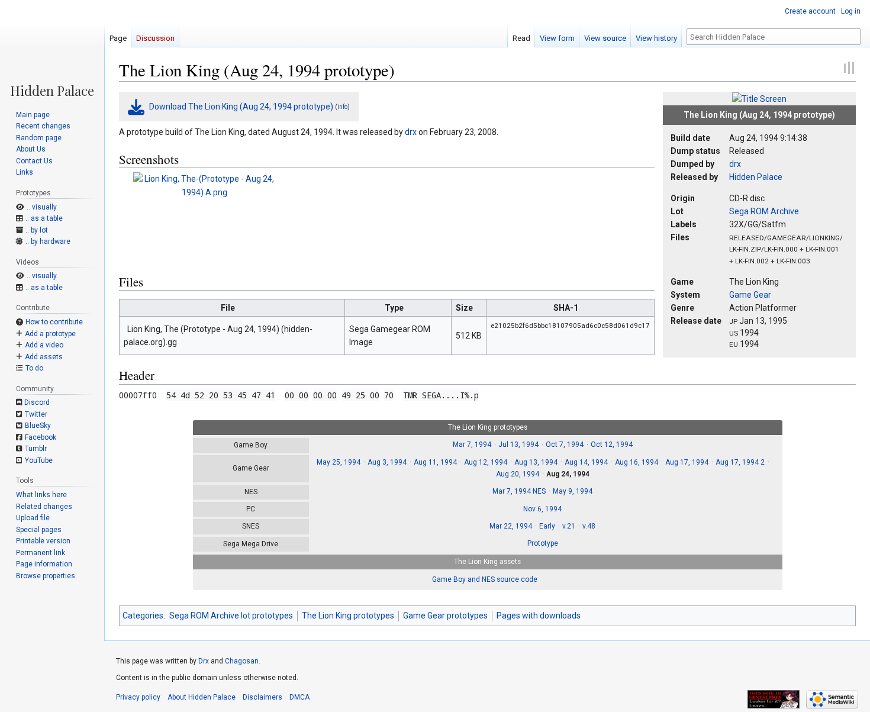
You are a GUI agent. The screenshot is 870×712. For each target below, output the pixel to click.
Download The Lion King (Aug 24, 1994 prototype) (241, 106)
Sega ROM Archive (764, 211)
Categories (143, 615)
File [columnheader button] (228, 307)
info (342, 107)
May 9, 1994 (572, 491)
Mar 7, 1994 (472, 444)
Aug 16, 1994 (636, 462)
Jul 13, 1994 (518, 444)
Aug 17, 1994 (686, 462)
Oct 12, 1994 (612, 444)
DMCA (299, 697)
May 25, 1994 (338, 462)
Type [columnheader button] (394, 307)
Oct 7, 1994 (565, 444)
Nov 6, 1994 (542, 509)
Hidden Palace (755, 177)
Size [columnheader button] (464, 307)
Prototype (542, 543)
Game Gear (750, 294)
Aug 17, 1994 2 (740, 462)
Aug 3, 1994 (387, 462)
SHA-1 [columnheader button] (565, 307)
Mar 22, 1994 (510, 526)
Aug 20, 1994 (517, 474)
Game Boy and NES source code (484, 579)
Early (547, 526)
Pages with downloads (539, 615)
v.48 (588, 526)
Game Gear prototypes (445, 615)
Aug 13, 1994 (536, 462)
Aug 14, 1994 (586, 462)
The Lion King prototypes (348, 615)
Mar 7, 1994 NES (519, 491)
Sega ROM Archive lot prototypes (231, 615)
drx (735, 164)
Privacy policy (138, 697)
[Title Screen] (759, 98)
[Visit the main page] (52, 48)
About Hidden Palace (201, 697)
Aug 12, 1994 (485, 462)
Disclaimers (262, 697)
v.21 (568, 526)
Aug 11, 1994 (435, 462)
